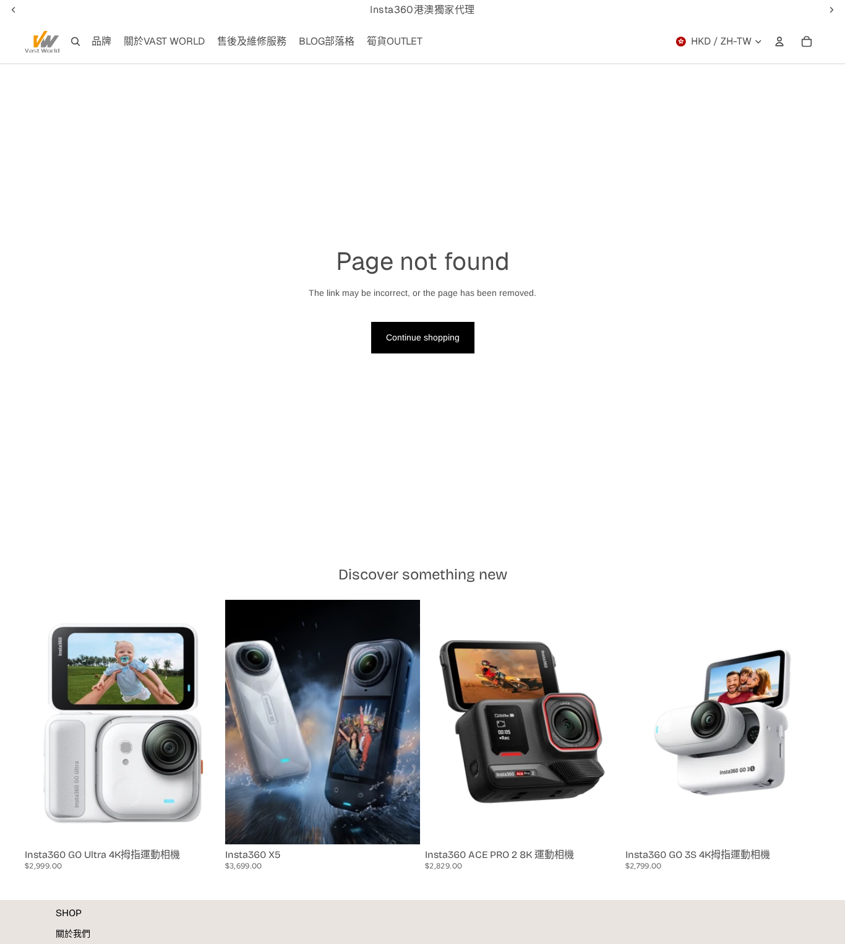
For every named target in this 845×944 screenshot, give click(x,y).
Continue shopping (423, 337)
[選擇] (201, 825)
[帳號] (779, 41)
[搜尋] (75, 41)
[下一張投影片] (201, 721)
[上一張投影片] (43, 721)
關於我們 (73, 933)
